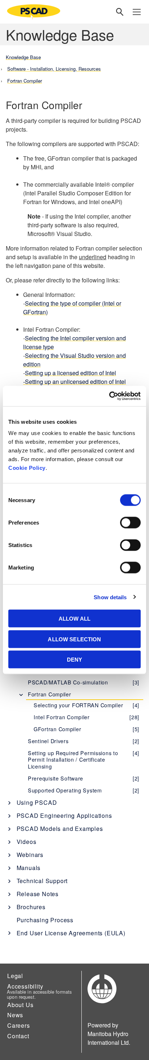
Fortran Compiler (49, 694)
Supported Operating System (83, 790)
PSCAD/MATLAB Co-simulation (83, 682)
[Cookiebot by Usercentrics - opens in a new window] (109, 396)
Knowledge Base (23, 57)
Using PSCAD (37, 802)
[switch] (130, 523)
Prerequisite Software (83, 778)
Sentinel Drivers (83, 741)
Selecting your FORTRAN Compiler (86, 705)
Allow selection (74, 639)
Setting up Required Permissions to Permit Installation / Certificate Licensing (83, 759)
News (15, 1015)
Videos (27, 841)
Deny (74, 660)
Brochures (31, 907)
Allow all (74, 619)
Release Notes (38, 894)
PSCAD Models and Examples (60, 828)
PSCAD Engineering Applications (64, 815)
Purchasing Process (45, 920)
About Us (20, 1005)
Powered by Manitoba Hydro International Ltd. (109, 1034)
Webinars (30, 854)
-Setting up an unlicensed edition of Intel (74, 381)
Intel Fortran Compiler (86, 717)
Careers (18, 1025)
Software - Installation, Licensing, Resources (54, 68)
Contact (18, 1036)
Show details (110, 597)
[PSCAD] (34, 12)
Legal (15, 976)
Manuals (29, 868)
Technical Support (42, 881)
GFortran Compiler (86, 729)
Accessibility (25, 986)
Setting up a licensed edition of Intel (70, 373)
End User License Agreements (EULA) (71, 933)
